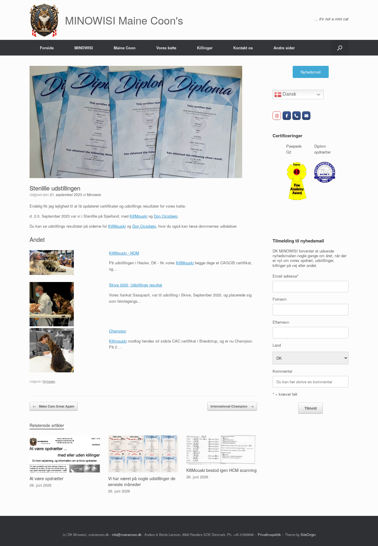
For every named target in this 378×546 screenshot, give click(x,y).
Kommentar (282, 371)
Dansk (288, 94)
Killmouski (118, 341)
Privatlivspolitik (269, 534)
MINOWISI (83, 47)
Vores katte (166, 47)
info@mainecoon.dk (126, 534)
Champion (117, 331)
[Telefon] (296, 115)
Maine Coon (125, 47)
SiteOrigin (308, 534)
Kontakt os (243, 47)
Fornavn (279, 299)
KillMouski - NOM (124, 253)
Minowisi (94, 194)
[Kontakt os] (306, 115)
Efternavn (281, 322)
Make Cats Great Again (53, 406)
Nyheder (49, 381)
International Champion (232, 406)
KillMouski (138, 216)
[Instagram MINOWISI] (277, 115)
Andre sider (284, 47)
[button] (339, 48)
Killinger (205, 47)
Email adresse (286, 276)
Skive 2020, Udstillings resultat (135, 285)
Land (277, 345)
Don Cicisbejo (165, 216)
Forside (47, 47)
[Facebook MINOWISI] (287, 115)
